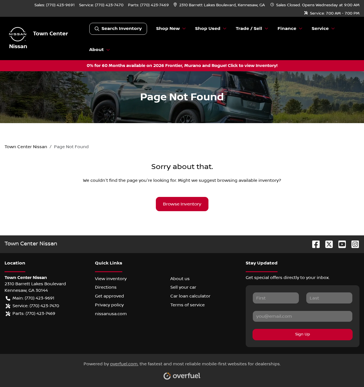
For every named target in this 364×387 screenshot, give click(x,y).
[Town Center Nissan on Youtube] (339, 244)
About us (180, 278)
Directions (106, 287)
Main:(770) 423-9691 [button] (33, 298)
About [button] (96, 49)
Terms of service (187, 304)
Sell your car (183, 287)
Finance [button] (287, 28)
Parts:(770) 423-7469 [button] (34, 313)
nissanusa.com (111, 313)
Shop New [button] (168, 28)
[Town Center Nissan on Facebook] (313, 244)
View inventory (111, 278)
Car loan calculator (190, 296)
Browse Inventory (182, 204)
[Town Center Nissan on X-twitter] (326, 244)
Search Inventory (122, 28)
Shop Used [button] (207, 28)
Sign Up (302, 334)
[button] (219, 5)
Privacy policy (109, 304)
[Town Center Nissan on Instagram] (352, 244)
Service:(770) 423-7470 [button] (36, 305)
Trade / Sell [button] (249, 28)
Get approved (109, 296)
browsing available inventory (248, 180)
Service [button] (320, 28)
